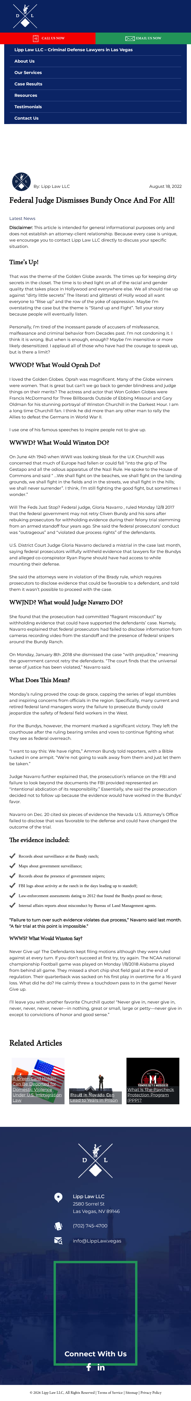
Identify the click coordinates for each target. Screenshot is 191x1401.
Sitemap (132, 1393)
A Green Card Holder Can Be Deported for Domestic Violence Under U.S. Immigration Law (37, 1089)
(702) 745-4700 (90, 1226)
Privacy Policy (150, 1393)
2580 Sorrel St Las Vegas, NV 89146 (96, 1204)
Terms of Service (110, 1393)
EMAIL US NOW (148, 38)
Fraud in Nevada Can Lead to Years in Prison (94, 1097)
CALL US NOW (53, 38)
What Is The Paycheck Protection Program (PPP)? (150, 1095)
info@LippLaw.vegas (97, 1241)
